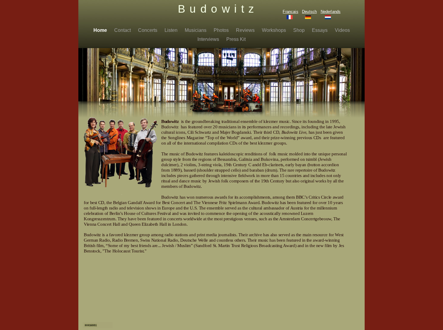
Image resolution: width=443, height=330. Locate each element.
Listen (172, 30)
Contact (123, 30)
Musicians (196, 30)
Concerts (148, 30)
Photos (222, 30)
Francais (290, 11)
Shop (299, 30)
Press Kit (236, 39)
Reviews (246, 30)
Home (100, 30)
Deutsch (309, 11)
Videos (342, 30)
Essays (320, 30)
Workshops (274, 30)
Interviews (208, 39)
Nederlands (331, 11)
